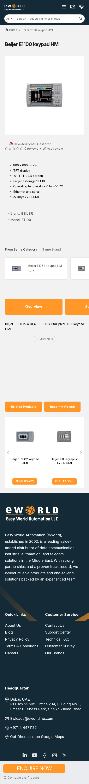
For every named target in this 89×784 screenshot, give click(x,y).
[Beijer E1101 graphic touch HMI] (39, 437)
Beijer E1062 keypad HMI (45, 265)
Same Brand (51, 249)
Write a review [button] (53, 148)
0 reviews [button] (31, 148)
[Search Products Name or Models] (80, 18)
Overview (33, 306)
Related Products (23, 406)
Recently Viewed (62, 406)
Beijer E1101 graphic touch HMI (39, 461)
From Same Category (21, 249)
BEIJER (27, 213)
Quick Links (15, 614)
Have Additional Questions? (32, 143)
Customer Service (61, 614)
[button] (21, 777)
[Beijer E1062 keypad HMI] (16, 268)
